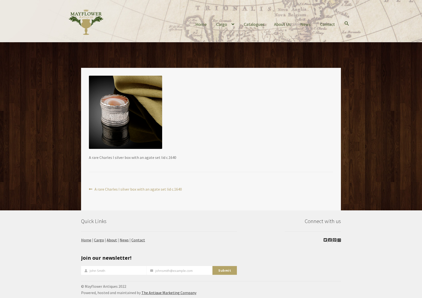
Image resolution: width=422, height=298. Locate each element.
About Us (282, 24)
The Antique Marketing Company (168, 292)
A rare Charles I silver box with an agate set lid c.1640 (138, 189)
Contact (327, 24)
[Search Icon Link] (347, 27)
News (305, 24)
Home (201, 24)
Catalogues (254, 24)
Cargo (221, 24)
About (112, 239)
